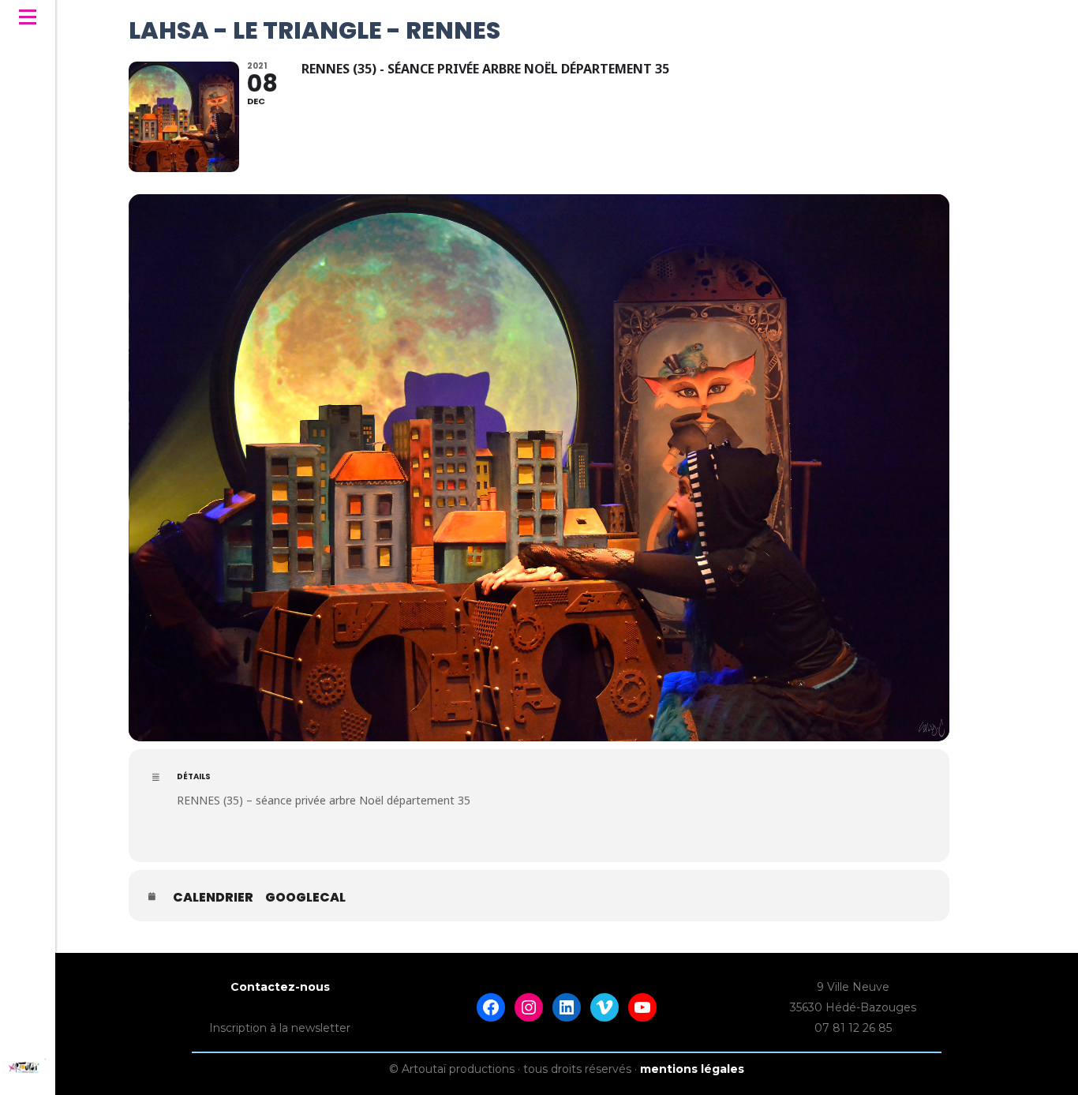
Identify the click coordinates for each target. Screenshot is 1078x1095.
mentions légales (692, 1069)
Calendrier (213, 898)
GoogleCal (305, 898)
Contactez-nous (280, 987)
